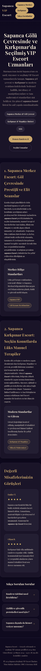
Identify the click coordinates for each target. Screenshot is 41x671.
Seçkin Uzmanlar (20, 147)
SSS (20, 129)
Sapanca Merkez (25, 5)
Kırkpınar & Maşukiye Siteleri (20, 121)
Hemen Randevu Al (20, 139)
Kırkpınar (22, 10)
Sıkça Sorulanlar (25, 16)
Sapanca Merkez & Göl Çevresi (20, 114)
